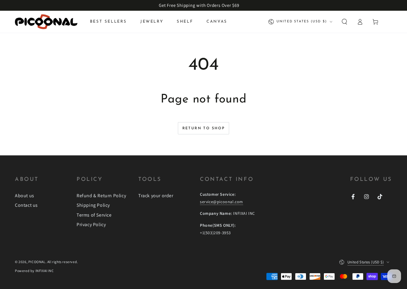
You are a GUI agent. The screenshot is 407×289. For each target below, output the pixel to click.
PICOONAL (37, 262)
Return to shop (203, 128)
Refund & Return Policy (101, 195)
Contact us (26, 205)
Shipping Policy (93, 205)
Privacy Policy (91, 224)
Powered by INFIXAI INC (34, 270)
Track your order (155, 195)
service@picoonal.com (221, 201)
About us (24, 195)
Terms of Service (94, 215)
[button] (344, 21)
